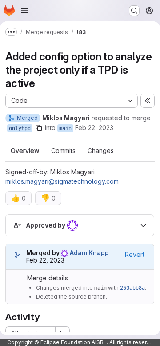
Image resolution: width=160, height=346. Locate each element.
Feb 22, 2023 (94, 127)
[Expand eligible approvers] (143, 225)
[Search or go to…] (134, 10)
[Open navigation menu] (24, 11)
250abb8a (132, 287)
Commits (63, 150)
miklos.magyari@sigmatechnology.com (62, 181)
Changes (101, 150)
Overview (25, 150)
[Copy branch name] (38, 127)
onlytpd (20, 128)
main (65, 128)
